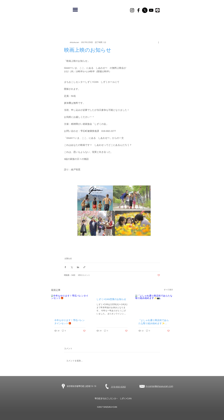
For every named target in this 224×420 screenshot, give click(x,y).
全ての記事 (55, 24)
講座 (88, 24)
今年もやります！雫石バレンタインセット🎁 (69, 322)
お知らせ (122, 24)
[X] (145, 10)
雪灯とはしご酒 (137, 24)
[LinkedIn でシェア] (78, 267)
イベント (99, 24)
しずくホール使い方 (73, 24)
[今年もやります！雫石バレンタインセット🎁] (70, 305)
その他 (111, 24)
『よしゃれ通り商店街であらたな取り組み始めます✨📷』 (153, 322)
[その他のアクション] (158, 42)
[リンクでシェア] (84, 267)
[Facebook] (138, 10)
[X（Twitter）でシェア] (71, 267)
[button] (75, 9)
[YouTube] (151, 10)
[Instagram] (132, 10)
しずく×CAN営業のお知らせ (111, 299)
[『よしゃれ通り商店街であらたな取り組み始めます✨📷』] (154, 305)
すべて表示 (168, 290)
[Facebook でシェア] (65, 267)
